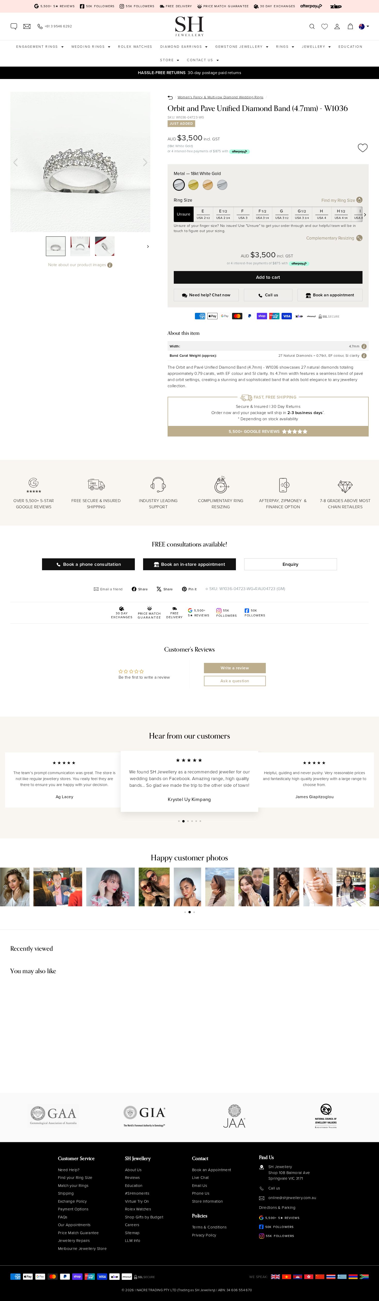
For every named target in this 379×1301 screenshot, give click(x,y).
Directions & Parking (277, 1207)
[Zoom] (80, 162)
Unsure (183, 214)
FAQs (63, 1217)
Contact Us (201, 60)
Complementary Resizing (330, 238)
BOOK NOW (284, 72)
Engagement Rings (38, 46)
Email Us (199, 1185)
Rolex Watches (135, 46)
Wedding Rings (88, 46)
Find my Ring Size (339, 200)
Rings (283, 46)
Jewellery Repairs (74, 1240)
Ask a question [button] (234, 681)
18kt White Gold (179, 185)
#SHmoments (137, 1193)
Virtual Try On (137, 1201)
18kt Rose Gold (208, 185)
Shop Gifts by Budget (144, 1217)
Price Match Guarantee (78, 1233)
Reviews (132, 1177)
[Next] (145, 162)
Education (350, 46)
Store (167, 60)
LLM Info (132, 1240)
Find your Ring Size (75, 1177)
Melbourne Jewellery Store (82, 1248)
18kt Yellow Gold (193, 185)
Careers (132, 1225)
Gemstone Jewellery (239, 46)
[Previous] (15, 162)
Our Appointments (74, 1225)
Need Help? (68, 1170)
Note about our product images (77, 265)
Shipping (66, 1193)
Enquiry (291, 564)
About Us (133, 1170)
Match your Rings (73, 1185)
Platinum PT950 (222, 185)
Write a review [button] (235, 668)
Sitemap (132, 1233)
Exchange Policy (72, 1201)
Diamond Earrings (182, 46)
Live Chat (200, 1177)
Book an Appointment (211, 1170)
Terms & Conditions (209, 1227)
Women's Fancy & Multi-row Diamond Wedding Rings (220, 97)
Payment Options (73, 1209)
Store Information (207, 1201)
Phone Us (200, 1193)
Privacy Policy (204, 1235)
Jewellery (314, 46)
